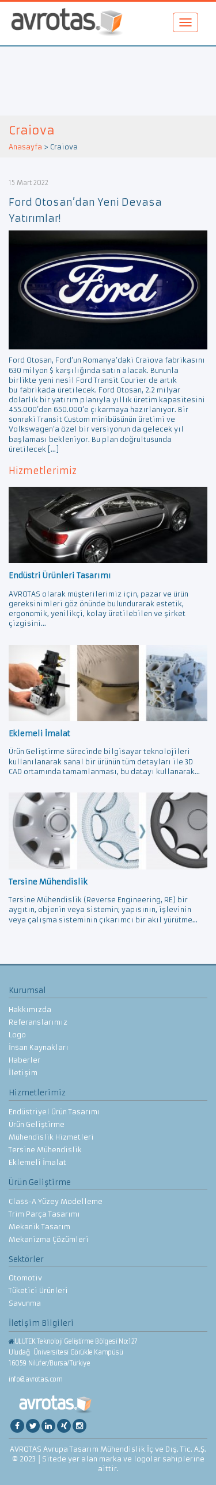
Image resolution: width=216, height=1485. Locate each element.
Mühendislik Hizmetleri (51, 1137)
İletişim (23, 1072)
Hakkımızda (30, 1009)
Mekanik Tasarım (39, 1226)
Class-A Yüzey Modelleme (56, 1201)
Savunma (25, 1303)
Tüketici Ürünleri (38, 1290)
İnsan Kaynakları (39, 1047)
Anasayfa (25, 147)
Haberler (24, 1060)
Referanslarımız (38, 1022)
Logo (17, 1034)
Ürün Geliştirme (37, 1124)
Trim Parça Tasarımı (44, 1214)
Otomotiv (25, 1278)
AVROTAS (66, 23)
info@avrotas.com (36, 1379)
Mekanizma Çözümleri (49, 1239)
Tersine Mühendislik (45, 1149)
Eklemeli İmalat (37, 1162)
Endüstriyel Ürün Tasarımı (54, 1111)
